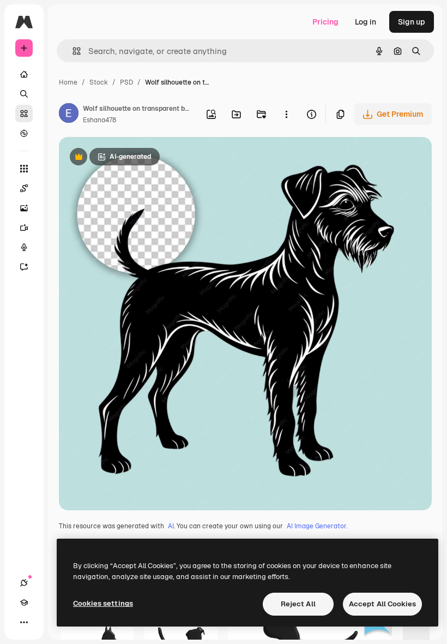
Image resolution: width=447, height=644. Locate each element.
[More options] (286, 114)
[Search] (24, 94)
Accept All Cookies (382, 604)
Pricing (325, 22)
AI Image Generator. (317, 526)
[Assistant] (24, 267)
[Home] (24, 74)
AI (171, 526)
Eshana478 (99, 120)
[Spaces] (24, 188)
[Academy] (24, 602)
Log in (365, 22)
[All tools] (24, 168)
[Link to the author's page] (68, 114)
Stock (98, 82)
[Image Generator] (24, 208)
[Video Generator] (24, 227)
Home (68, 82)
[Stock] (24, 113)
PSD (126, 82)
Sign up (411, 22)
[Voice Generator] (24, 247)
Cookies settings (103, 603)
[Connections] (24, 583)
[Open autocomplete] (72, 51)
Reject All (298, 604)
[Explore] (24, 133)
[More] (24, 622)
